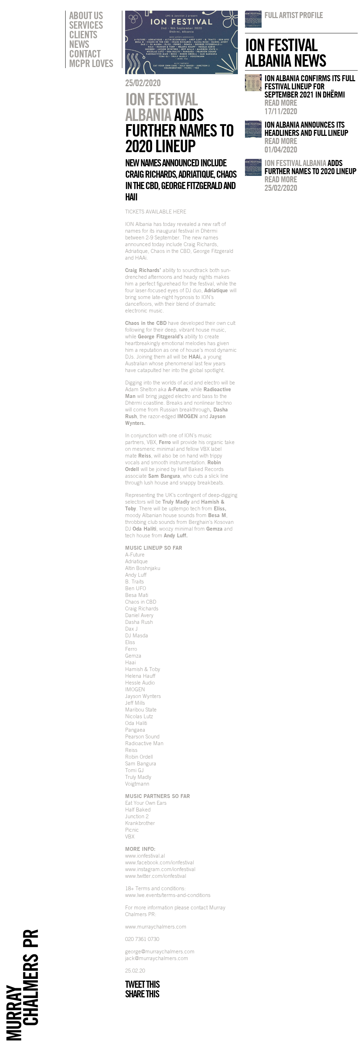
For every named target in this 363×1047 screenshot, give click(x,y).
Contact (84, 53)
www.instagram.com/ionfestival (160, 869)
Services (86, 24)
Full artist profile (293, 15)
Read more (280, 102)
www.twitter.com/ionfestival (155, 875)
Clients (83, 34)
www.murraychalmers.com (155, 926)
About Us (86, 15)
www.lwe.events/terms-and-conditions (168, 895)
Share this (142, 994)
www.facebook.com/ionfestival (159, 862)
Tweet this (142, 984)
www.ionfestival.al (145, 855)
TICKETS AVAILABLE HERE (155, 211)
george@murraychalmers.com (160, 951)
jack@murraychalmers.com (156, 958)
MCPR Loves (91, 63)
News (79, 44)
